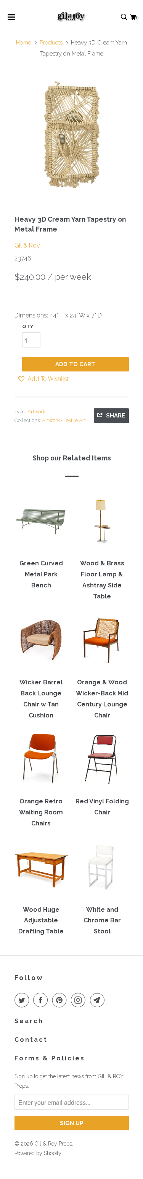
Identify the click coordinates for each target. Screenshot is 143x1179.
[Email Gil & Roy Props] (99, 1000)
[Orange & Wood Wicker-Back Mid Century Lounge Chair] (102, 643)
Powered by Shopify (37, 1153)
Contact (31, 1039)
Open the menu (11, 19)
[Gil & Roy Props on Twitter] (23, 1000)
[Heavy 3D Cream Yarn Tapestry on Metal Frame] (71, 134)
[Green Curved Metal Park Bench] (41, 524)
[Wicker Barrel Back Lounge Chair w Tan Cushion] (41, 643)
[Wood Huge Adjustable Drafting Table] (41, 870)
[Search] (124, 17)
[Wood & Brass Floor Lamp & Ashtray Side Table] (102, 524)
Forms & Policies (49, 1058)
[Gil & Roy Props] (71, 17)
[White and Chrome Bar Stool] (102, 870)
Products (51, 42)
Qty (27, 326)
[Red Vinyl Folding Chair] (102, 762)
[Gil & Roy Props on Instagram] (79, 1000)
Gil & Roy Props (53, 1144)
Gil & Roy (27, 245)
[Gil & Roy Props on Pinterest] (61, 1000)
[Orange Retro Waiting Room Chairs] (41, 762)
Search (28, 1021)
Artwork (36, 411)
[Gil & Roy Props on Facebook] (42, 1000)
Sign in (115, 17)
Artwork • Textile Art (64, 420)
